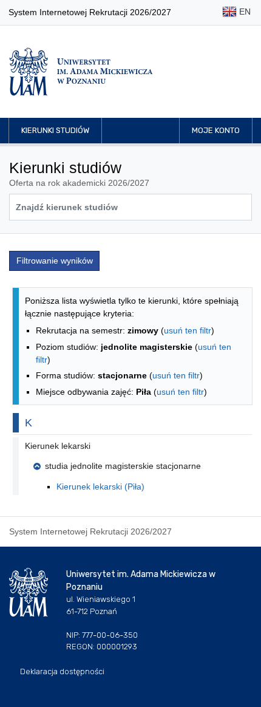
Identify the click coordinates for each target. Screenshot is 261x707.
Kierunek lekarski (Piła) (100, 486)
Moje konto (216, 130)
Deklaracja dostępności (62, 671)
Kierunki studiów (55, 130)
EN (244, 11)
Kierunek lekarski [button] (57, 446)
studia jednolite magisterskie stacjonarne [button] (123, 466)
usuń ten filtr (187, 330)
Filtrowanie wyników (54, 260)
